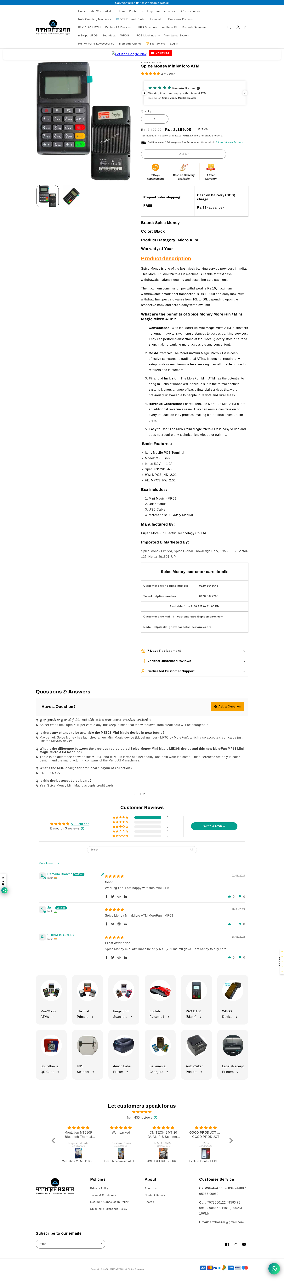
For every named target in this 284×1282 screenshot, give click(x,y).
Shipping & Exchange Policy (108, 1208)
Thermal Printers (83, 1014)
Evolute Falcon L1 (157, 1014)
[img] (114, 876)
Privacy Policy (99, 1188)
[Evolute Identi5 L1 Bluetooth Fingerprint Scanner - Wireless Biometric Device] (163, 1153)
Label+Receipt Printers (233, 1069)
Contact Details (155, 1195)
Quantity (146, 111)
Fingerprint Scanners (121, 1014)
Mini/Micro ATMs (48, 1014)
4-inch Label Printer (122, 1069)
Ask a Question (229, 706)
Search (149, 1201)
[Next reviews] (244, 92)
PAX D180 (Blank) (193, 1014)
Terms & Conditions (103, 1195)
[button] (130, 11)
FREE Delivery (191, 135)
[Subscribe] (101, 1244)
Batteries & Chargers (158, 1069)
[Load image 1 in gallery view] (48, 196)
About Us (151, 1188)
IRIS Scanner (83, 1069)
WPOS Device (227, 1014)
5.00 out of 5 (80, 824)
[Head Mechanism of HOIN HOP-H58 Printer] (78, 1153)
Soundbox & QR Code (50, 1069)
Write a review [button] (214, 826)
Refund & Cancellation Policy (109, 1201)
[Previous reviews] (144, 92)
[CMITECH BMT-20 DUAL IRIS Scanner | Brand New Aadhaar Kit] (121, 1153)
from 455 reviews (139, 1117)
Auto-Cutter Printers (194, 1069)
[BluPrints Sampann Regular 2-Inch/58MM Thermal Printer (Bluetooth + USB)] (206, 1153)
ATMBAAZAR (116, 1269)
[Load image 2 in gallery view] (71, 196)
